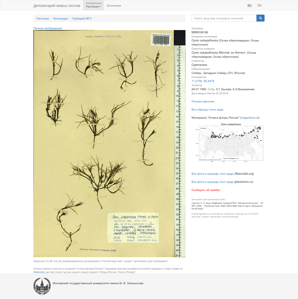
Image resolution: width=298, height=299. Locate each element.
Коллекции (114, 5)
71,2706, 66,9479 (203, 81)
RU (250, 5)
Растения (42, 18)
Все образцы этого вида (207, 109)
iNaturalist (39, 272)
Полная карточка (203, 101)
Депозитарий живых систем (56, 5)
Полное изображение (47, 28)
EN (260, 5)
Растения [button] (92, 6)
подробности (249, 117)
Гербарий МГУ (82, 18)
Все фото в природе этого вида (212, 173)
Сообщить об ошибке (206, 190)
